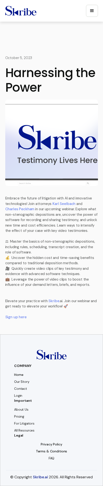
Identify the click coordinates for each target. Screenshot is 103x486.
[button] (92, 11)
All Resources (24, 430)
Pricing (19, 416)
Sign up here (16, 317)
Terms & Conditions (51, 451)
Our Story (21, 381)
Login (18, 395)
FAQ (52, 458)
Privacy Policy (51, 444)
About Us (21, 409)
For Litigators (24, 423)
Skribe (53, 301)
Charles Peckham (19, 209)
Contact (20, 388)
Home (18, 374)
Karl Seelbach (63, 203)
